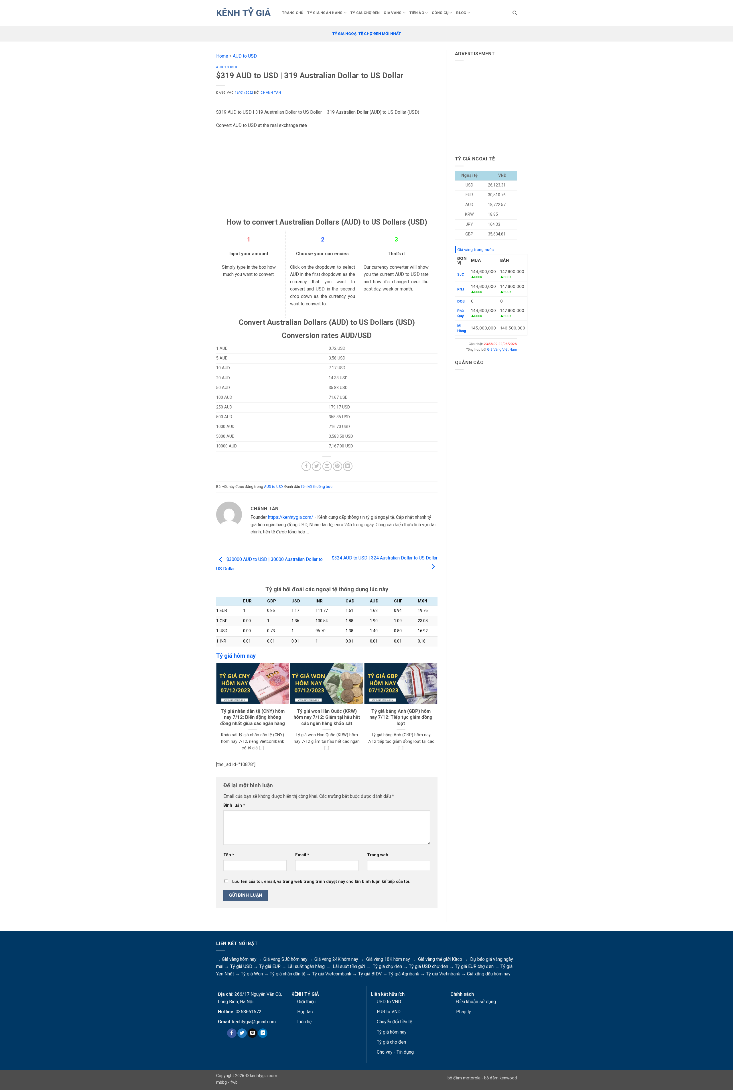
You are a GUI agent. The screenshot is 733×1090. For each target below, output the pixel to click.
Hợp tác (305, 1011)
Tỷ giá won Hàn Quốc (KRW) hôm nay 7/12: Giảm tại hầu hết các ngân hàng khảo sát (326, 717)
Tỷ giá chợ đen (387, 966)
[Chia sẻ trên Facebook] (306, 466)
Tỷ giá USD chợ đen (428, 966)
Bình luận (234, 805)
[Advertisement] (327, 177)
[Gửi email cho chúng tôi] (252, 1033)
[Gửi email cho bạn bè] (327, 466)
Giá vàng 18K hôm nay (388, 959)
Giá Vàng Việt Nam (502, 349)
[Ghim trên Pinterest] (337, 466)
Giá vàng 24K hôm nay (336, 959)
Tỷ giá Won (252, 974)
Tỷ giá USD (241, 966)
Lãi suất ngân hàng (306, 966)
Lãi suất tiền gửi (349, 966)
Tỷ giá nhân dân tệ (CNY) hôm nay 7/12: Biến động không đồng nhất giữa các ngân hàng (252, 717)
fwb (234, 1082)
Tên (228, 855)
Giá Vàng (392, 13)
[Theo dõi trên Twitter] (242, 1033)
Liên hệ (304, 1021)
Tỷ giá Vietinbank (443, 974)
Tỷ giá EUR (270, 966)
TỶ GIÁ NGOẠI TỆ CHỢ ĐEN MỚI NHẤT (366, 33)
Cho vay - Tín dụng (395, 1052)
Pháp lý (463, 1011)
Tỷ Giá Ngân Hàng (324, 13)
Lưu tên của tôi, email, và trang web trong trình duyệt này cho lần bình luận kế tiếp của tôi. (321, 881)
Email (302, 855)
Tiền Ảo (416, 13)
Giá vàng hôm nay (239, 959)
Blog (461, 13)
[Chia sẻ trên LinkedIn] (347, 466)
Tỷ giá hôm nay (392, 1032)
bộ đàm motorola (464, 1078)
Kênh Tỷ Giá (243, 12)
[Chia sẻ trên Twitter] (316, 466)
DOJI (461, 301)
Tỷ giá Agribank (404, 974)
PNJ (460, 289)
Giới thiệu (306, 1001)
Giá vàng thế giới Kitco (440, 959)
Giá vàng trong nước (475, 249)
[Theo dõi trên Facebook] (232, 1033)
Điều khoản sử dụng (476, 1001)
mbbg (221, 1082)
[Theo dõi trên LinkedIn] (262, 1033)
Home (222, 56)
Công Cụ (440, 13)
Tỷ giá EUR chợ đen (474, 966)
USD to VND (389, 1001)
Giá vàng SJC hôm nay (285, 959)
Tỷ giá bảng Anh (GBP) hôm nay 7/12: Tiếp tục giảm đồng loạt (400, 717)
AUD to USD (245, 56)
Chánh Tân (271, 93)
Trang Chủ (292, 13)
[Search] (515, 12)
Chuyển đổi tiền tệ (394, 1021)
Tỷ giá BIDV (370, 974)
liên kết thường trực (316, 486)
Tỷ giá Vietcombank (331, 974)
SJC (460, 274)
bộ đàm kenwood (500, 1078)
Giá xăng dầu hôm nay (489, 974)
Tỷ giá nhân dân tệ (287, 974)
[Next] (435, 710)
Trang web (377, 855)
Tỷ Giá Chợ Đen (365, 13)
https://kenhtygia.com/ (290, 517)
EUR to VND (389, 1011)
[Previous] (218, 710)
